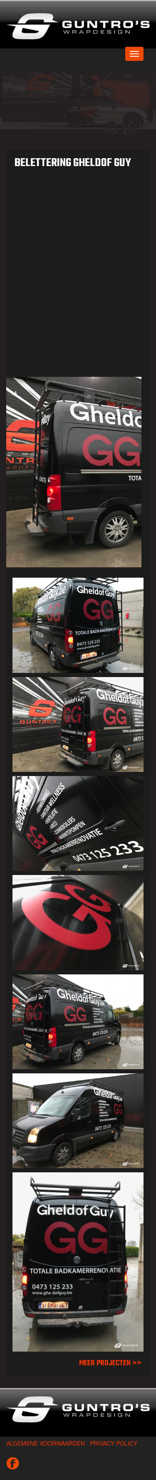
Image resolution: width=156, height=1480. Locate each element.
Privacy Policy (113, 1434)
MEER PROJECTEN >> (110, 1355)
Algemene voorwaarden (45, 1434)
